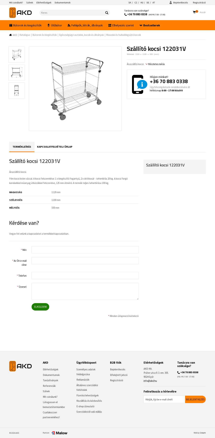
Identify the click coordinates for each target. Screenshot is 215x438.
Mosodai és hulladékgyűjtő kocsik (123, 34)
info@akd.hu (150, 380)
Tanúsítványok (50, 380)
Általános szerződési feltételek (87, 388)
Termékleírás (22, 146)
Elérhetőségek (50, 369)
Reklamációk (82, 379)
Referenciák (49, 385)
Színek (46, 391)
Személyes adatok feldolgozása (85, 372)
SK (129, 2)
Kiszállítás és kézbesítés (89, 400)
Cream (203, 432)
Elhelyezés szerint (123, 25)
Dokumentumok (51, 375)
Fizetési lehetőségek (87, 395)
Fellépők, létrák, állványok (87, 25)
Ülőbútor (56, 25)
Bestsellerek (151, 25)
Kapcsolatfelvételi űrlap (54, 146)
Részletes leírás (156, 64)
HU (142, 2)
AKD (15, 35)
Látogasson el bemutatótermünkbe (54, 405)
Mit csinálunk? (50, 396)
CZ (136, 2)
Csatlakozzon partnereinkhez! (51, 415)
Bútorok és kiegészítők (27, 25)
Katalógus (24, 34)
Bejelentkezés (180, 2)
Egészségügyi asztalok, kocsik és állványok (81, 34)
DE (148, 2)
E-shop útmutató (85, 406)
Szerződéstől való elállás (89, 411)
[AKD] (24, 12)
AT (154, 2)
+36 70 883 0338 (137, 14)
